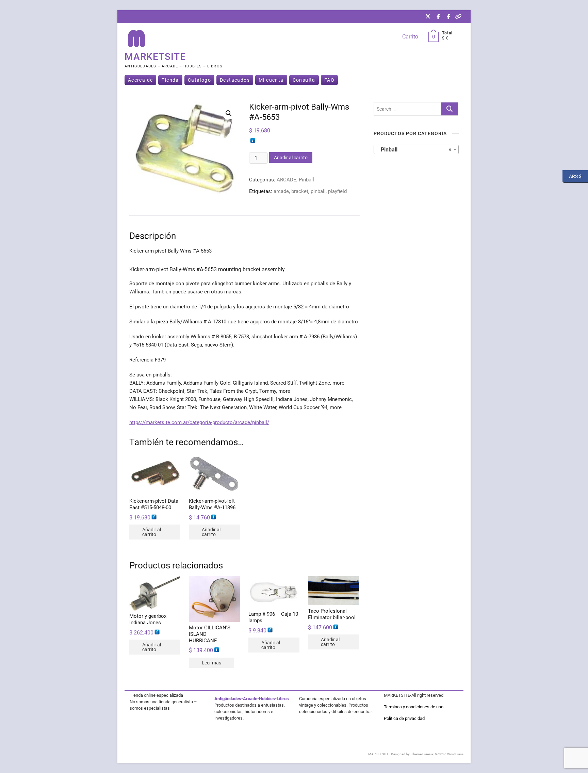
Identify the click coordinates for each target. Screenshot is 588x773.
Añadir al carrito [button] (151, 532)
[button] (229, 113)
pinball (318, 191)
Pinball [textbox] (414, 149)
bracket (299, 191)
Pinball (306, 180)
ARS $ (572, 176)
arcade (281, 191)
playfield (337, 191)
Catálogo (199, 80)
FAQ (329, 80)
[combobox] (416, 149)
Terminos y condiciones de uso (413, 706)
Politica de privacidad (404, 718)
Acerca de (140, 80)
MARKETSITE (155, 56)
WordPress (455, 754)
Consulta (304, 80)
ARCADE (286, 180)
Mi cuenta (271, 80)
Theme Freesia (422, 754)
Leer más (211, 662)
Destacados (235, 80)
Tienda (170, 80)
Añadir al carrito (291, 157)
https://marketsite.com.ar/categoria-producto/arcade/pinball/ (199, 422)
